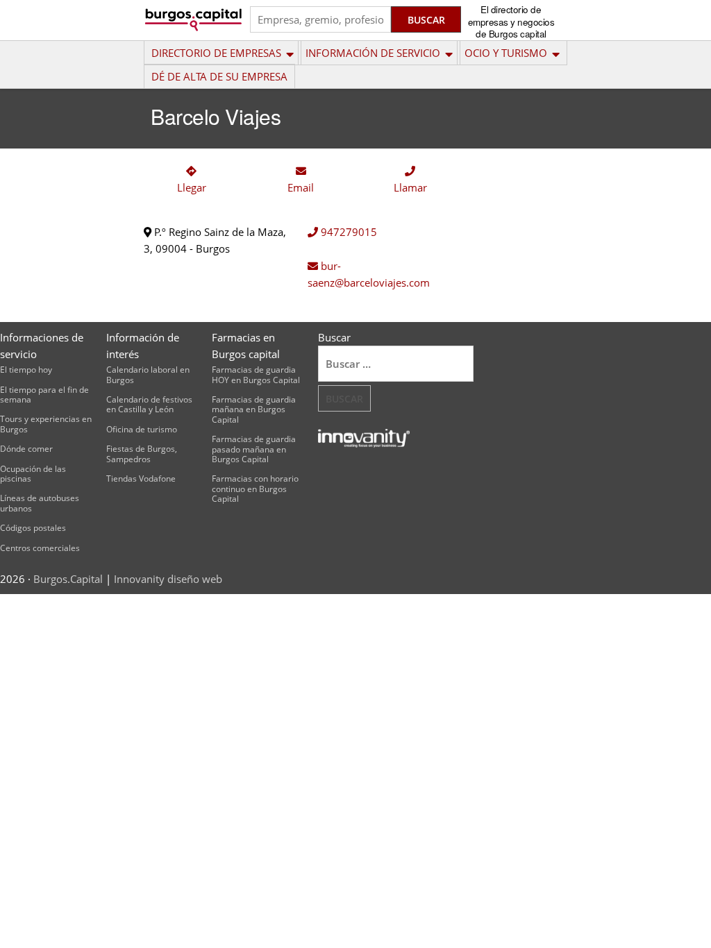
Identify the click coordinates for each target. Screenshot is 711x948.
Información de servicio (373, 53)
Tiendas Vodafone (141, 478)
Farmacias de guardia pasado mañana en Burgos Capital (254, 449)
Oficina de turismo (141, 429)
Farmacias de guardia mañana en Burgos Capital (254, 409)
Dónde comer (26, 449)
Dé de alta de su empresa (219, 76)
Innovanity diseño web (168, 579)
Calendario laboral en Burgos (148, 374)
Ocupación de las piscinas (33, 473)
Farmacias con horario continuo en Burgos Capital (255, 489)
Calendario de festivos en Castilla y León (149, 404)
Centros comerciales (40, 548)
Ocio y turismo (506, 53)
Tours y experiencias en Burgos (46, 423)
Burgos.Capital (68, 579)
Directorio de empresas (216, 53)
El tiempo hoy (26, 369)
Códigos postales (33, 528)
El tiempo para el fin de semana (44, 394)
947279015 (347, 232)
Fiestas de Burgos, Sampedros (141, 453)
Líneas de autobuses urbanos (39, 503)
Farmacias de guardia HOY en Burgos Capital (256, 374)
